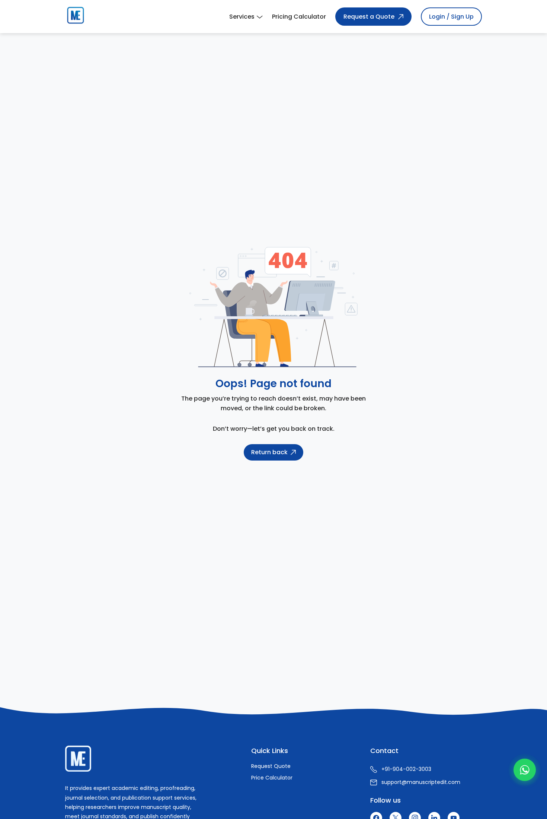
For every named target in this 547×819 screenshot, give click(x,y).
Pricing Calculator (299, 16)
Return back (269, 452)
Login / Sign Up (451, 16)
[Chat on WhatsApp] (525, 770)
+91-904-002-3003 (406, 769)
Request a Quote (368, 16)
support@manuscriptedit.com (420, 782)
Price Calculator (271, 777)
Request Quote (271, 766)
